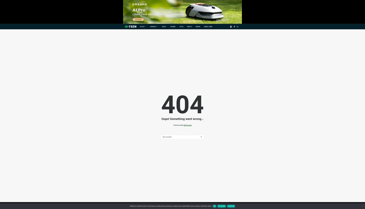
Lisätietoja (231, 206)
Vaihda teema (208, 27)
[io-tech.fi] (130, 27)
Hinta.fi (189, 27)
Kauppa (198, 27)
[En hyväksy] (363, 206)
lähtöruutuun (188, 125)
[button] (231, 26)
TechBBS (172, 27)
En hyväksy (221, 206)
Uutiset (142, 27)
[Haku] (182, 137)
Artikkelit (153, 27)
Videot (164, 27)
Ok (214, 206)
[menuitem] (143, 26)
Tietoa (181, 27)
